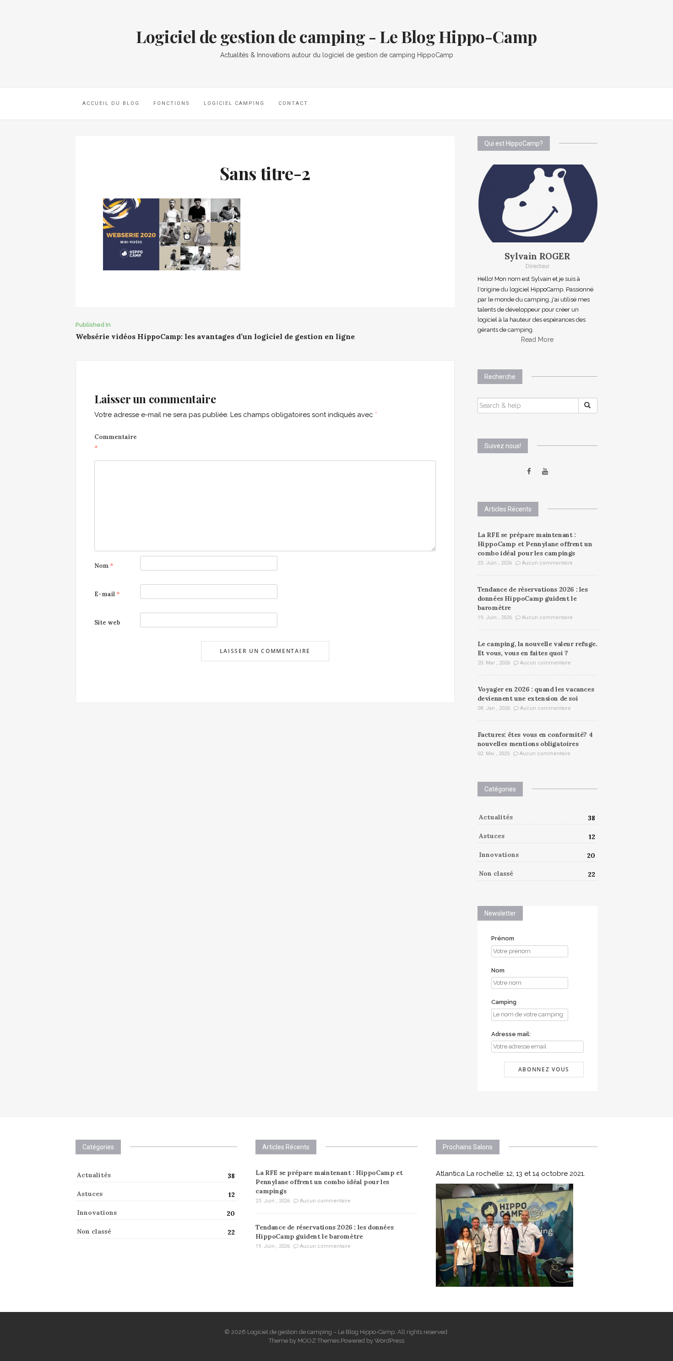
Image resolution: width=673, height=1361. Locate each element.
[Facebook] (529, 471)
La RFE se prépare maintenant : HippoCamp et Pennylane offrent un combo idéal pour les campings (535, 544)
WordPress (389, 1340)
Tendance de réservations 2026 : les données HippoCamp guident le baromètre (533, 598)
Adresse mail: (511, 1034)
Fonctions (171, 103)
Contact (293, 103)
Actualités (496, 817)
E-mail (107, 594)
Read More (537, 339)
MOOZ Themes (318, 1340)
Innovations (499, 855)
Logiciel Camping (234, 103)
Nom (104, 566)
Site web (107, 622)
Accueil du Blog (111, 103)
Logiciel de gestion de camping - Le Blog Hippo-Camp (336, 36)
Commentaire (115, 442)
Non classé (496, 873)
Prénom (502, 938)
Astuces (492, 836)
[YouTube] (545, 471)
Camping (503, 1002)
